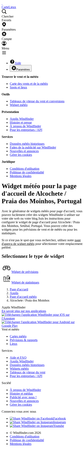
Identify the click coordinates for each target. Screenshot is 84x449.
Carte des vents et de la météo (29, 83)
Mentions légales (20, 176)
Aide (18, 63)
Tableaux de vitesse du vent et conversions (37, 101)
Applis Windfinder (22, 119)
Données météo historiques (27, 143)
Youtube (58, 426)
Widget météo (19, 105)
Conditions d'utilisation (24, 168)
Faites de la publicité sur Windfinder (33, 147)
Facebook (59, 418)
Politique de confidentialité (27, 172)
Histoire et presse (21, 122)
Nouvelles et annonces (24, 151)
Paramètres (23, 69)
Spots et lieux (18, 87)
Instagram (59, 422)
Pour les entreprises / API (26, 130)
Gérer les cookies (21, 154)
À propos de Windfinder (25, 126)
